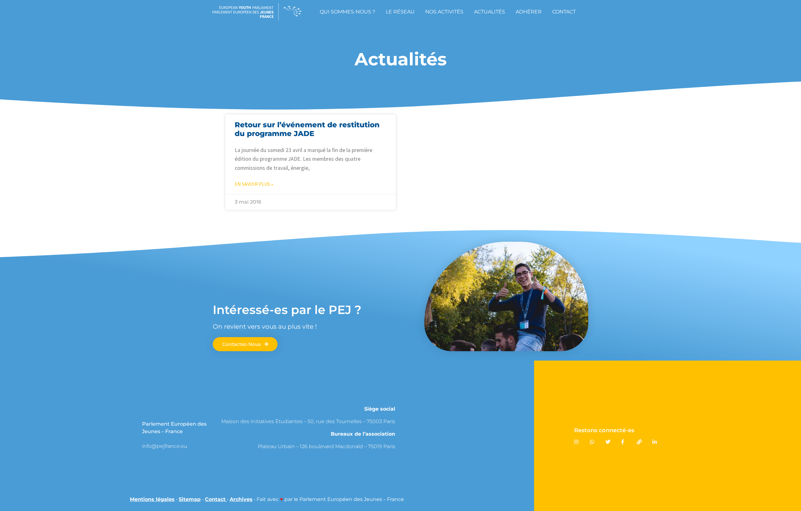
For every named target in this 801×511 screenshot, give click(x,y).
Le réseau (400, 12)
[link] (188, 446)
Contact (564, 12)
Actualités (489, 12)
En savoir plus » (254, 184)
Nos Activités (444, 12)
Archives (241, 499)
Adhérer (529, 12)
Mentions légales (152, 499)
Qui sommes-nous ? (347, 12)
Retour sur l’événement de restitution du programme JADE (307, 129)
